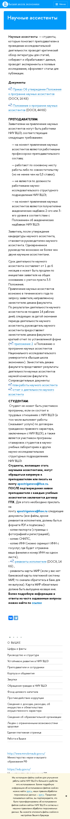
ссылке (37, 603)
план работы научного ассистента (35, 385)
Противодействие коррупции (25, 698)
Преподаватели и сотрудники (25, 667)
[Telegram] (16, 618)
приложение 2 (23, 344)
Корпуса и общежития (21, 673)
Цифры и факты (16, 648)
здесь (29, 791)
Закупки (12, 679)
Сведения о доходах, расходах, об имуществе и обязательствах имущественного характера (28, 707)
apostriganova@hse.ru (32, 484)
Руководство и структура (23, 655)
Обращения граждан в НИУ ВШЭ (27, 685)
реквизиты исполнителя (30, 561)
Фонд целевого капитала (22, 691)
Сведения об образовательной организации (34, 717)
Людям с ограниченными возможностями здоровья (32, 724)
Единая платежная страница (24, 732)
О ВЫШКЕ (14, 642)
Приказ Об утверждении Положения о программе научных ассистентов (34, 91)
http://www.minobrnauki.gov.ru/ (26, 753)
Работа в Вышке (16, 738)
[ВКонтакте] (10, 618)
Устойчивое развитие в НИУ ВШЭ (28, 661)
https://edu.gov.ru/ (19, 769)
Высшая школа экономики (23, 4)
